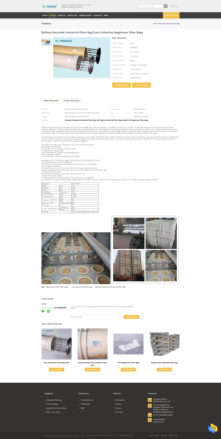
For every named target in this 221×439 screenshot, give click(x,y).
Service (118, 408)
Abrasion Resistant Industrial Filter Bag (110, 287)
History (118, 404)
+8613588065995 (60, 308)
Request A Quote (171, 15)
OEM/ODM (85, 404)
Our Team (119, 412)
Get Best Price (121, 85)
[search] (165, 6)
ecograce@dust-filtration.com (159, 420)
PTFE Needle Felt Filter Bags (128, 363)
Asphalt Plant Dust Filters (56, 408)
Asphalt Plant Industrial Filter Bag (164, 363)
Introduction (120, 400)
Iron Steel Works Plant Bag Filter (57, 363)
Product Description (72, 100)
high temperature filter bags (57, 287)
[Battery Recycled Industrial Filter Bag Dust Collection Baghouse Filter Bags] (46, 42)
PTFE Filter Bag (52, 404)
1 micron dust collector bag (81, 287)
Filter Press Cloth (53, 412)
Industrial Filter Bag (54, 400)
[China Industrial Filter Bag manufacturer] (50, 6)
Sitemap (164, 435)
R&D (82, 408)
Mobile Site (173, 435)
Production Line (87, 400)
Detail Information (51, 100)
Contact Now (142, 85)
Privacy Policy (154, 435)
